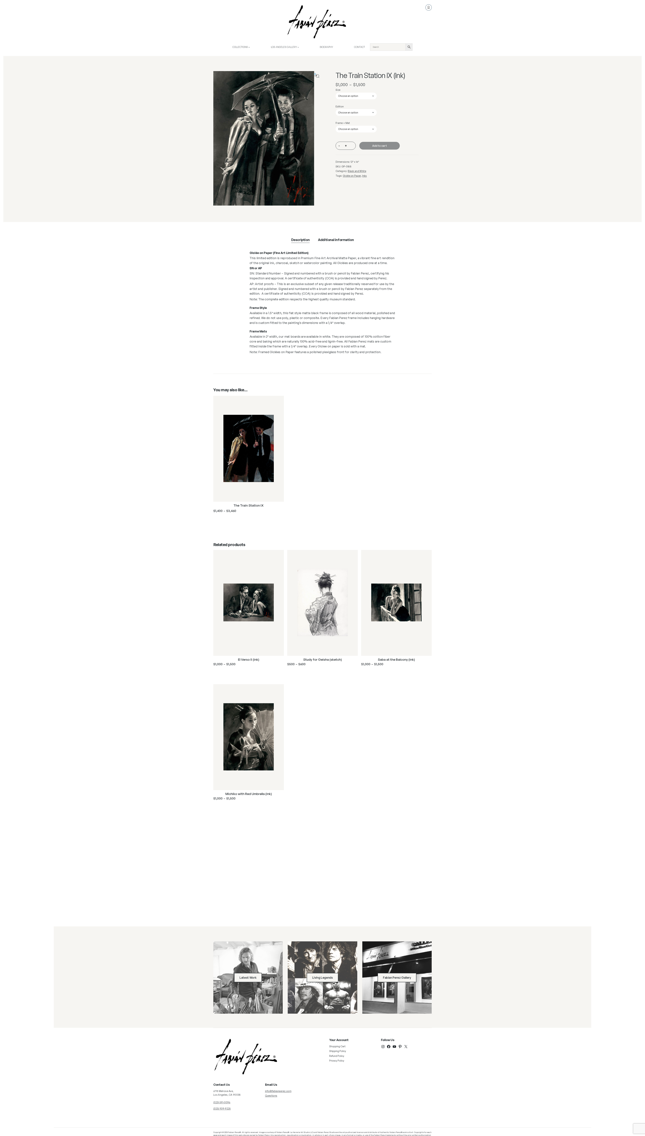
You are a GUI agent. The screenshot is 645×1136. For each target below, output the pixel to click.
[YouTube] (394, 1047)
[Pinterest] (400, 1047)
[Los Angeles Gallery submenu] (298, 47)
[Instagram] (383, 1047)
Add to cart (379, 145)
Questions (271, 1095)
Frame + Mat (343, 123)
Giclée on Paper (352, 175)
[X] (406, 1047)
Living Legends (322, 977)
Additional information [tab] (336, 240)
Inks (364, 175)
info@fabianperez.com (278, 1091)
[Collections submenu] (249, 47)
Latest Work (248, 977)
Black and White (357, 171)
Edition (340, 106)
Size (338, 89)
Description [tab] (300, 240)
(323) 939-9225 (222, 1108)
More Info (228, 519)
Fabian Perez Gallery (397, 977)
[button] (317, 76)
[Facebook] (389, 1047)
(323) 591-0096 (221, 1102)
